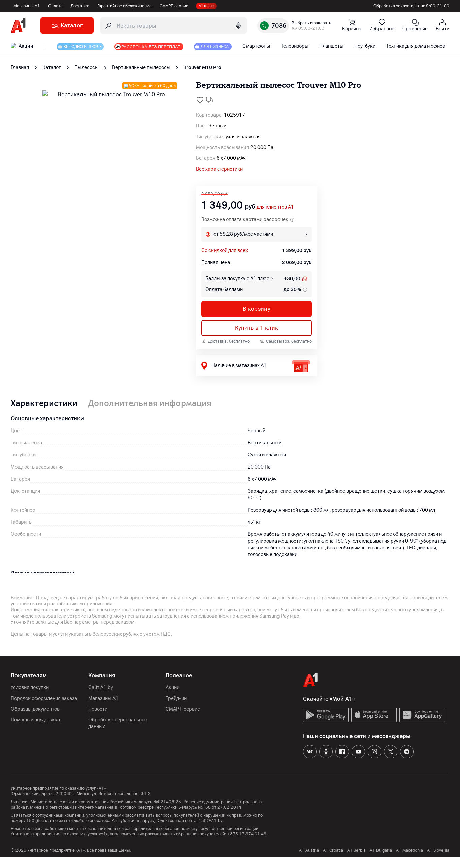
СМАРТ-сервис (174, 6)
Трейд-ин (176, 698)
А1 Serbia (356, 850)
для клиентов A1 (275, 207)
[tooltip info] (304, 289)
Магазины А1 (26, 6)
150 (30, 820)
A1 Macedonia (409, 850)
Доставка (80, 6)
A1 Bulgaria (381, 850)
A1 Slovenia (438, 850)
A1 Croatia (333, 850)
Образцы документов (35, 709)
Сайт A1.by (100, 688)
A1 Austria (309, 850)
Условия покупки (30, 688)
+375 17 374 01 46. (247, 834)
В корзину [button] (257, 309)
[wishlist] (200, 100)
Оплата (55, 6)
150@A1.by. (211, 820)
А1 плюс (206, 6)
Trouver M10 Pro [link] (202, 67)
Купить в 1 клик (256, 328)
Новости (97, 709)
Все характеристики (219, 169)
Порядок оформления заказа (44, 698)
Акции (172, 688)
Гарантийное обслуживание (124, 6)
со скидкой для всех (224, 250)
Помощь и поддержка (35, 720)
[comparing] (209, 100)
